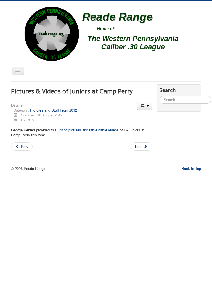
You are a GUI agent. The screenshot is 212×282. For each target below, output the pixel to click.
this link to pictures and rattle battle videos (85, 129)
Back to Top (191, 168)
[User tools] (144, 106)
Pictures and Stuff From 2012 (53, 110)
